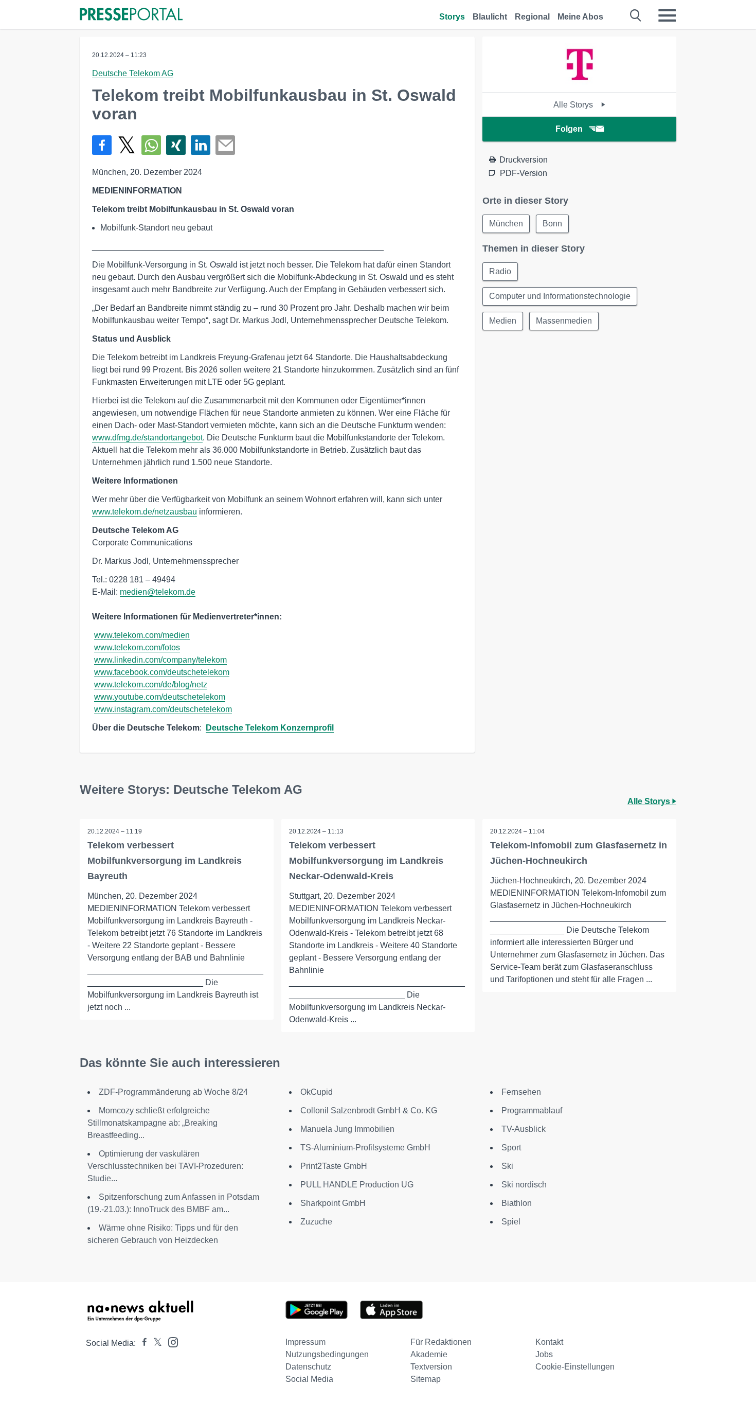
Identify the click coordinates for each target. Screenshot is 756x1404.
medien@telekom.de (157, 592)
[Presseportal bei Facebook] (141, 1343)
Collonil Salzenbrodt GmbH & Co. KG (368, 1110)
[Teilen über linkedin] (200, 145)
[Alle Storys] (579, 83)
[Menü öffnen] (667, 15)
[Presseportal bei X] (154, 1343)
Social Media (309, 1379)
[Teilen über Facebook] (102, 145)
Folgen (569, 129)
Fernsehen (521, 1092)
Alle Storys (574, 104)
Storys (452, 16)
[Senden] (225, 145)
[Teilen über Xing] (176, 145)
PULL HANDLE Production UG (356, 1184)
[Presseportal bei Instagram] (170, 1341)
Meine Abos (580, 16)
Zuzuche (316, 1221)
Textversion (431, 1366)
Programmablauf (531, 1110)
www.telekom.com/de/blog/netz (150, 684)
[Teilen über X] (126, 145)
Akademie (428, 1354)
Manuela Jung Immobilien (347, 1129)
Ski (507, 1166)
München (506, 223)
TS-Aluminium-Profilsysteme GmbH (365, 1147)
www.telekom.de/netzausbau (144, 511)
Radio (500, 271)
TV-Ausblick (523, 1129)
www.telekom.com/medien (142, 635)
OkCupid (316, 1092)
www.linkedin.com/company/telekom (160, 659)
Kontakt (549, 1342)
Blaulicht (490, 16)
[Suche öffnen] (635, 15)
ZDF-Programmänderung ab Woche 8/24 (173, 1092)
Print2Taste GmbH (333, 1166)
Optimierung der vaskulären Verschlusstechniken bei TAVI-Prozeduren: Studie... (165, 1166)
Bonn (552, 223)
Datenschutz (308, 1366)
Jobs (544, 1354)
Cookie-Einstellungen (575, 1366)
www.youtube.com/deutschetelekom (159, 696)
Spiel (510, 1221)
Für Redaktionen (441, 1342)
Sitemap (425, 1379)
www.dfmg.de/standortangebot (147, 437)
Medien (502, 320)
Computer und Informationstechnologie (560, 296)
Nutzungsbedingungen (327, 1354)
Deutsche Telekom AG (132, 73)
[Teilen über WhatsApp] (151, 145)
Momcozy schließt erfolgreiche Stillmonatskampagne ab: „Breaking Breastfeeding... (152, 1123)
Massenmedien (564, 320)
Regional (532, 16)
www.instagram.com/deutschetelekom (163, 709)
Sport (511, 1147)
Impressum (305, 1342)
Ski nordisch (524, 1184)
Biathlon (516, 1203)
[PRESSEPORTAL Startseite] (131, 15)
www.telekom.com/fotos (137, 647)
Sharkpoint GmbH (333, 1203)
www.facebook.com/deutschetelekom (161, 672)
